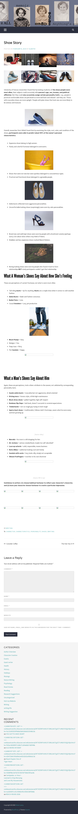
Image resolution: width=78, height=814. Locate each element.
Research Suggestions (12, 694)
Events (6, 659)
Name (6, 596)
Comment (8, 569)
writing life (8, 708)
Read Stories (8, 687)
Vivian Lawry (19, 805)
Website (7, 615)
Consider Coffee (12, 544)
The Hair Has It (66, 544)
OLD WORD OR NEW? (13, 748)
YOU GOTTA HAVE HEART (15, 734)
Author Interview (10, 652)
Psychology (8, 683)
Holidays (7, 673)
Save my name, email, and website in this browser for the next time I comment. (37, 627)
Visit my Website (10, 701)
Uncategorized (9, 697)
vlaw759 (32, 49)
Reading (7, 690)
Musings (7, 676)
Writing (9, 528)
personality (36, 531)
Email (7, 606)
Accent (27, 810)
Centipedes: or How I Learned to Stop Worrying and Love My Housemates (13, 778)
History (6, 669)
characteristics (23, 531)
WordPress (15, 810)
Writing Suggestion (11, 711)
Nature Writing (9, 680)
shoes (44, 531)
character (10, 531)
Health (6, 666)
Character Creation (10, 655)
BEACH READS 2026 (13, 794)
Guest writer (8, 662)
